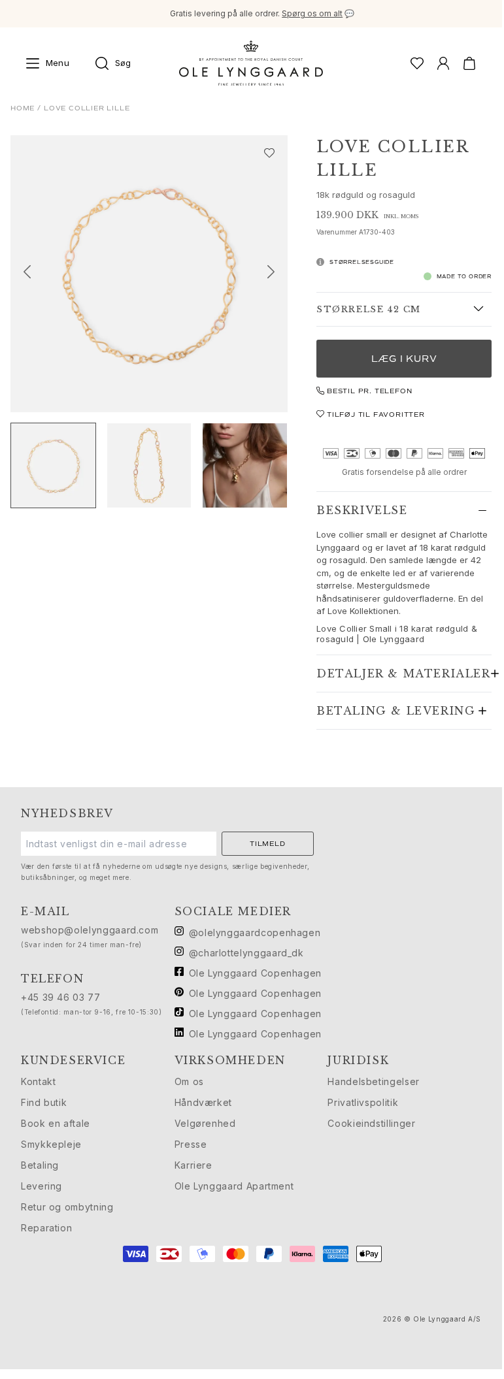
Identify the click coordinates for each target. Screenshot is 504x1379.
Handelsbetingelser (374, 1081)
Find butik (44, 1102)
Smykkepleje (51, 1144)
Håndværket (203, 1102)
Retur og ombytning (67, 1206)
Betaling (40, 1165)
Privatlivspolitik (363, 1102)
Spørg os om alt (312, 13)
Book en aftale (55, 1123)
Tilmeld (268, 843)
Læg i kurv (404, 359)
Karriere (193, 1165)
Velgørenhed (205, 1123)
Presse (191, 1144)
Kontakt (38, 1081)
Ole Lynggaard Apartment (234, 1186)
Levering (41, 1186)
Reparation (46, 1227)
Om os (189, 1081)
